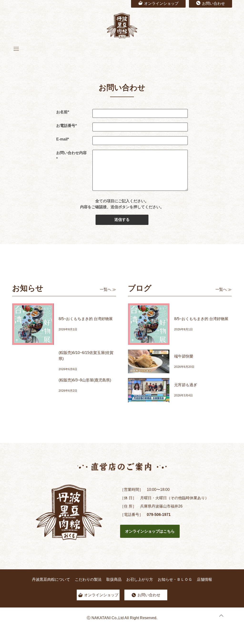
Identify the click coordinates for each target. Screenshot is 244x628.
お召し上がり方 (139, 579)
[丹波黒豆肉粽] (122, 25)
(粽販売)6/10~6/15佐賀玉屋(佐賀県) (86, 356)
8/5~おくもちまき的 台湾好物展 (86, 319)
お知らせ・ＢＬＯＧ (175, 579)
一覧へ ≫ (108, 289)
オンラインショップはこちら (150, 531)
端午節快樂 (183, 356)
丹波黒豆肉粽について (51, 579)
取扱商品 (114, 579)
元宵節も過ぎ (185, 385)
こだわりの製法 (88, 579)
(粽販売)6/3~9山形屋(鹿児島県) (85, 380)
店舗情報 (204, 579)
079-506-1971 (159, 515)
